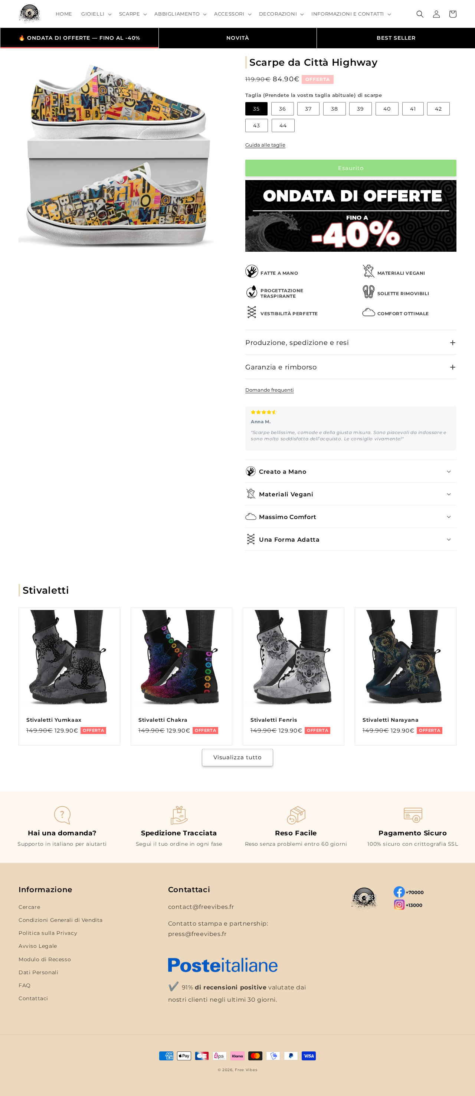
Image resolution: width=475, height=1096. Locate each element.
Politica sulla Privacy (48, 933)
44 (283, 125)
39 (360, 108)
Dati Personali (38, 972)
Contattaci (33, 998)
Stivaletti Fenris (273, 720)
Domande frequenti (269, 390)
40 (387, 108)
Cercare (29, 907)
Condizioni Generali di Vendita (61, 920)
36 (282, 108)
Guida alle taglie (265, 145)
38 (334, 108)
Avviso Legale (38, 946)
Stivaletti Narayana (391, 720)
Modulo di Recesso (45, 959)
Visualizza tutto (237, 757)
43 (256, 125)
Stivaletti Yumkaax (54, 720)
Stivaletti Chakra (162, 720)
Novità (237, 38)
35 (256, 108)
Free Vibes (246, 1069)
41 (413, 108)
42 (438, 108)
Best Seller (396, 38)
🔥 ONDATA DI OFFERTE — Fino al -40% (79, 38)
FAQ (25, 985)
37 (308, 108)
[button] (96, 14)
